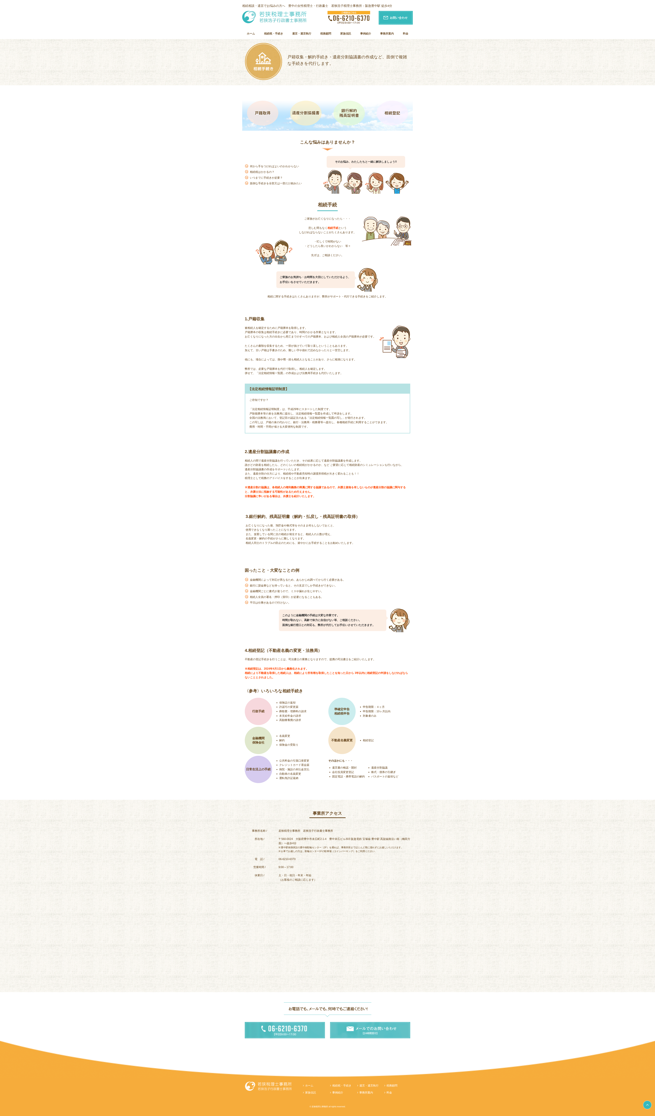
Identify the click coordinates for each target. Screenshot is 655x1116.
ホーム (251, 33)
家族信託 (345, 33)
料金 (405, 33)
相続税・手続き (273, 33)
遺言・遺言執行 (301, 33)
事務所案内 (387, 33)
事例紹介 (365, 33)
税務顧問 (325, 33)
